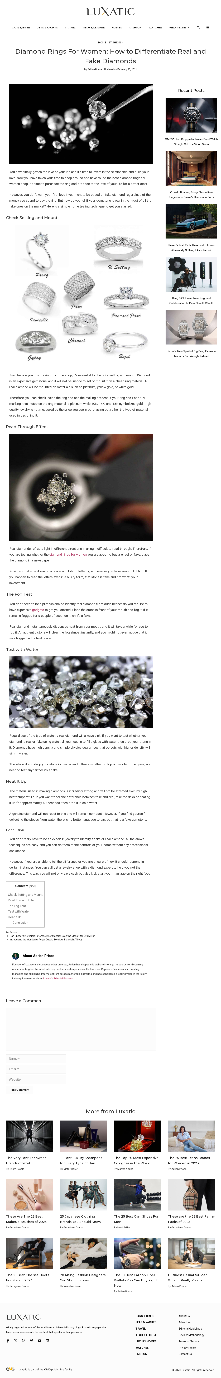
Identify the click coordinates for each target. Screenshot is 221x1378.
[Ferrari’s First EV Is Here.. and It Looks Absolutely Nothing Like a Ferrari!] (191, 222)
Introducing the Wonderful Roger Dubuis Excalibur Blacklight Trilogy (46, 939)
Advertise (184, 1322)
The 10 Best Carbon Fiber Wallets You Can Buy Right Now (135, 1280)
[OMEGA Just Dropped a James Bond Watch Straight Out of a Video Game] (191, 116)
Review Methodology (191, 1335)
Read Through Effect (22, 900)
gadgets (38, 610)
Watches (155, 27)
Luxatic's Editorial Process (58, 978)
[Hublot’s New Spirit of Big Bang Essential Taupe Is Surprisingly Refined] (191, 328)
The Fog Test (17, 906)
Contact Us (185, 1354)
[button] (198, 28)
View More (177, 27)
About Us (184, 1316)
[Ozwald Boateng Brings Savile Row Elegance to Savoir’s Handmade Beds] (191, 169)
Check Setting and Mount (25, 894)
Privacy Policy (187, 1347)
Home (102, 42)
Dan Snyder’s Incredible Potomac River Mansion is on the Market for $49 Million (52, 936)
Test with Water (19, 911)
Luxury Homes (146, 1341)
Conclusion (20, 922)
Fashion (135, 27)
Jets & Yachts (47, 27)
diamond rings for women (68, 554)
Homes (117, 27)
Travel (70, 27)
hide (32, 886)
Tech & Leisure (93, 27)
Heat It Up (15, 917)
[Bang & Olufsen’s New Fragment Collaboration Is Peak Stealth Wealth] (191, 275)
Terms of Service (189, 1341)
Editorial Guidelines (190, 1328)
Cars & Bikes (21, 27)
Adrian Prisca (95, 69)
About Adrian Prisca (39, 956)
